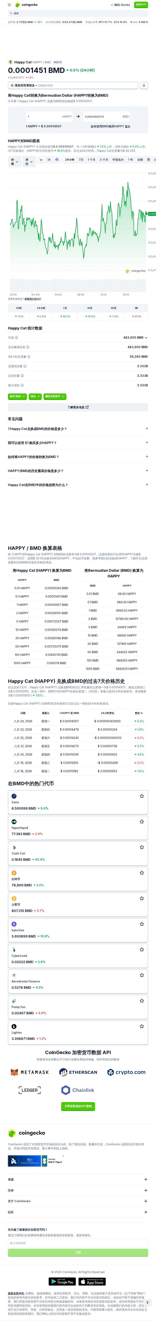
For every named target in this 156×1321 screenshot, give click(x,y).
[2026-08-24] (148, 159)
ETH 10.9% (120, 22)
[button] (78, 407)
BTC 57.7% (105, 22)
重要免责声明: (16, 1293)
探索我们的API (33, 298)
